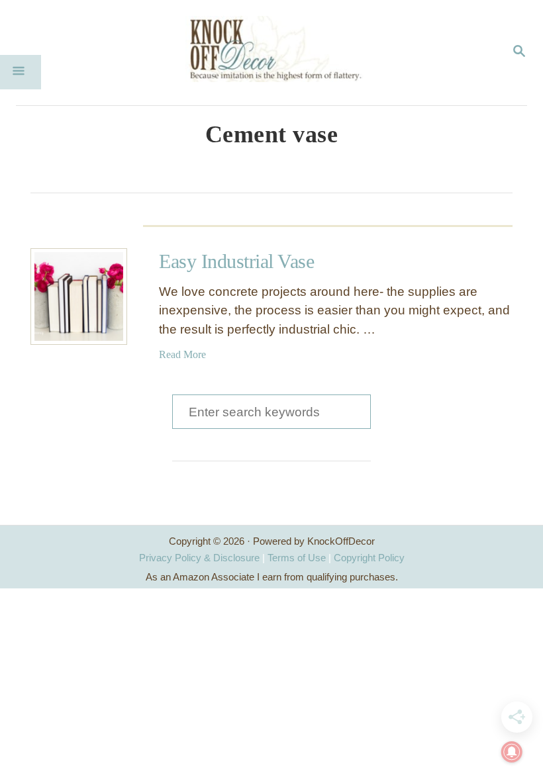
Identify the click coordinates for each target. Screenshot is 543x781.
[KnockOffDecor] (281, 52)
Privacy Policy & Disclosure (199, 557)
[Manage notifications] (511, 751)
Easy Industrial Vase (236, 261)
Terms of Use (297, 557)
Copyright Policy (369, 557)
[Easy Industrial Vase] (78, 296)
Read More (182, 354)
